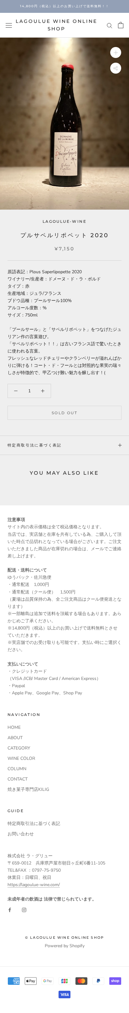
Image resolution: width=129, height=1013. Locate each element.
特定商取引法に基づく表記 (35, 445)
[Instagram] (24, 909)
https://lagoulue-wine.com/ (34, 885)
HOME (14, 727)
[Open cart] (120, 25)
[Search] (109, 25)
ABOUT (15, 738)
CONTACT (18, 779)
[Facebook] (10, 909)
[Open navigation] (9, 25)
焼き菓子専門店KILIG (28, 789)
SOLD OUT (64, 412)
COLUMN (17, 769)
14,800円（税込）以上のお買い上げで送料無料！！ (64, 6)
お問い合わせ (21, 834)
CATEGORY (19, 748)
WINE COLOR (21, 758)
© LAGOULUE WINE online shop (64, 937)
